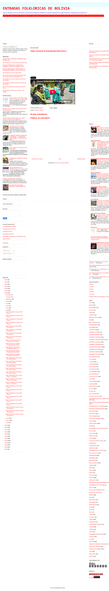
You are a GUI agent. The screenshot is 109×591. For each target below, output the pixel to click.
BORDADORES (93, 324)
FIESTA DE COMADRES (95, 418)
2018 (6, 427)
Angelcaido (5, 243)
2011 (6, 442)
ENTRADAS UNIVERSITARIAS (97, 408)
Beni (90, 320)
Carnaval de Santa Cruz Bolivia (99, 236)
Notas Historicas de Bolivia (98, 213)
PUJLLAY (91, 487)
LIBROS (91, 443)
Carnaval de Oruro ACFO (9, 229)
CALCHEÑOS (92, 327)
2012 (6, 440)
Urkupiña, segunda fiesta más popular (12, 178)
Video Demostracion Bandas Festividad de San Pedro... (13, 344)
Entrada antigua (81, 158)
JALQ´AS (91, 431)
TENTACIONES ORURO (95, 524)
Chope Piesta (92, 366)
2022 (6, 288)
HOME (5, 15)
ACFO (90, 302)
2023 (6, 286)
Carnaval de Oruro (7, 231)
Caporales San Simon (8, 234)
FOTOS (61, 15)
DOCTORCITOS (93, 386)
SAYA (90, 507)
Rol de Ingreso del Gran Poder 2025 (12, 72)
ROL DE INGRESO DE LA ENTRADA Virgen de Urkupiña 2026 (18, 168)
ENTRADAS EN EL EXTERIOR (97, 406)
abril (7, 310)
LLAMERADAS (93, 445)
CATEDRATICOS (93, 356)
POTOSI (91, 477)
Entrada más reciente (37, 158)
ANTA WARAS (92, 307)
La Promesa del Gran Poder (96, 440)
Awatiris (91, 312)
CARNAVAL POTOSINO (95, 354)
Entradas (7, 250)
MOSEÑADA (92, 458)
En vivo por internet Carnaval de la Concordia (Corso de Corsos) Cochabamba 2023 (14, 76)
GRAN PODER (47, 15)
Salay (90, 497)
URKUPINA (55, 15)
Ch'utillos (91, 361)
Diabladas (91, 384)
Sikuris (90, 512)
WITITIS (91, 556)
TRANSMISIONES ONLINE (96, 534)
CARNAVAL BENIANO (94, 334)
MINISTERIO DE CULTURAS (96, 450)
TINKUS (91, 526)
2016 (6, 431)
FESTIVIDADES (93, 416)
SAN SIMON (92, 502)
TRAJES (91, 531)
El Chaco (91, 391)
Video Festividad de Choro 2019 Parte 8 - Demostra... (14, 379)
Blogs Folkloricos (93, 322)
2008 (6, 449)
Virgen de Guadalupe (94, 546)
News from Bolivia (96, 172)
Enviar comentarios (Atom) (62, 162)
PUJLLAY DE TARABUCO (95, 490)
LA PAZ (91, 438)
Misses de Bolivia (95, 126)
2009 (6, 447)
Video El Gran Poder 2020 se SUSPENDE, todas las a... (13, 347)
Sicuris (90, 509)
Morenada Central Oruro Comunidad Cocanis (14, 236)
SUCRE (91, 514)
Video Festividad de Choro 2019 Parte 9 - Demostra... (14, 376)
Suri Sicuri (91, 517)
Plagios (91, 472)
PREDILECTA (92, 480)
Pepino (91, 470)
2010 (6, 445)
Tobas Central (6, 238)
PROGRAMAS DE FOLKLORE (96, 485)
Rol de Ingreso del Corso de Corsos (96, 15)
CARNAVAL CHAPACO (94, 337)
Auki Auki (91, 310)
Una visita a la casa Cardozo (16, 126)
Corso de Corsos (93, 376)
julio (7, 303)
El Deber (91, 289)
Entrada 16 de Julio (94, 396)
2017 (6, 429)
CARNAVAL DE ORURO (14, 15)
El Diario (91, 284)
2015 (6, 434)
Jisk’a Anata (92, 433)
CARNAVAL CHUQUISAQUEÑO (97, 339)
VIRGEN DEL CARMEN (95, 549)
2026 (6, 279)
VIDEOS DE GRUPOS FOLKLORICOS (99, 544)
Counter (91, 577)
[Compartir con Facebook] (55, 108)
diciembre (8, 294)
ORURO (36, 110)
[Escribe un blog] (52, 108)
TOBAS (91, 529)
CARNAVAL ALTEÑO (94, 332)
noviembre (9, 297)
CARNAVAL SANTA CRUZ (37, 15)
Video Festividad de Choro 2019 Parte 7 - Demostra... (14, 383)
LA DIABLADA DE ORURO (9, 226)
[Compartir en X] (53, 108)
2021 (6, 290)
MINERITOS (92, 448)
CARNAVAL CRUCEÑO (95, 344)
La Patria (91, 286)
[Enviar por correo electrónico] (50, 108)
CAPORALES (92, 329)
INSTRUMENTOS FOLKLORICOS (97, 428)
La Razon (91, 291)
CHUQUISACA (92, 369)
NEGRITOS (92, 460)
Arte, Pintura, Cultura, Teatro (98, 186)
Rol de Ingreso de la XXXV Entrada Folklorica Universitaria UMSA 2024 (18, 98)
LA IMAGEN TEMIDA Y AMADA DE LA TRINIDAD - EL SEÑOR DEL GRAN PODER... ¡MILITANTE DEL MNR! (18, 137)
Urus (90, 539)
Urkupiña (91, 536)
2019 (6, 425)
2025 (6, 282)
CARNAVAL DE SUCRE (95, 349)
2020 (6, 293)
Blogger (63, 587)
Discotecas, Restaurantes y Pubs (100, 242)
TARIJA (91, 519)
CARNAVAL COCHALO (95, 342)
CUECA (91, 379)
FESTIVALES (92, 413)
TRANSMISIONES (25, 15)
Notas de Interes (93, 462)
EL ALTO (91, 388)
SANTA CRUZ (92, 504)
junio (7, 305)
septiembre (9, 299)
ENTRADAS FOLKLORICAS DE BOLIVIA (36, 9)
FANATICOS (92, 411)
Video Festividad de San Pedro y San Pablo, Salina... (14, 358)
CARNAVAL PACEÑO (94, 351)
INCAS (90, 426)
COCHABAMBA (93, 371)
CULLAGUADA (93, 381)
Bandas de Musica (93, 317)
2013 (6, 438)
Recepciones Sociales (94, 492)
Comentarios (8, 253)
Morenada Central (93, 453)
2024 (6, 284)
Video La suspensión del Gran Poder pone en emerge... (13, 340)
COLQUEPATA (92, 374)
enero (7, 422)
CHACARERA (92, 364)
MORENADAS (92, 455)
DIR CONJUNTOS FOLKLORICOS (79, 15)
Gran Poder (94, 227)
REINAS (91, 495)
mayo (7, 307)
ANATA (91, 305)
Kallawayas (92, 435)
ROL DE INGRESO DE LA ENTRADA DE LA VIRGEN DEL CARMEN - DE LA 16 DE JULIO (14, 69)
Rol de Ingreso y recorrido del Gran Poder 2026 (15, 62)
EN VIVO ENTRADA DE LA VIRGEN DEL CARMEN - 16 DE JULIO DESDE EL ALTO (13, 65)
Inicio (59, 158)
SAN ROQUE (92, 499)
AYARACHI (92, 315)
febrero (8, 420)
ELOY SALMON (93, 393)
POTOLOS (92, 475)
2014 (6, 436)
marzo (7, 418)
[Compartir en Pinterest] (56, 108)
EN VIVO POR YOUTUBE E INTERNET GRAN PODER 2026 (17, 186)
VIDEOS (67, 15)
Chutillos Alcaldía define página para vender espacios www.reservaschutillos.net (14, 118)
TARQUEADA (92, 522)
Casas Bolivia (94, 199)
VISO (90, 551)
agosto (8, 301)
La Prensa (91, 294)
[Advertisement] (51, 30)
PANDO (91, 467)
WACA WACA (92, 554)
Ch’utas (91, 359)
